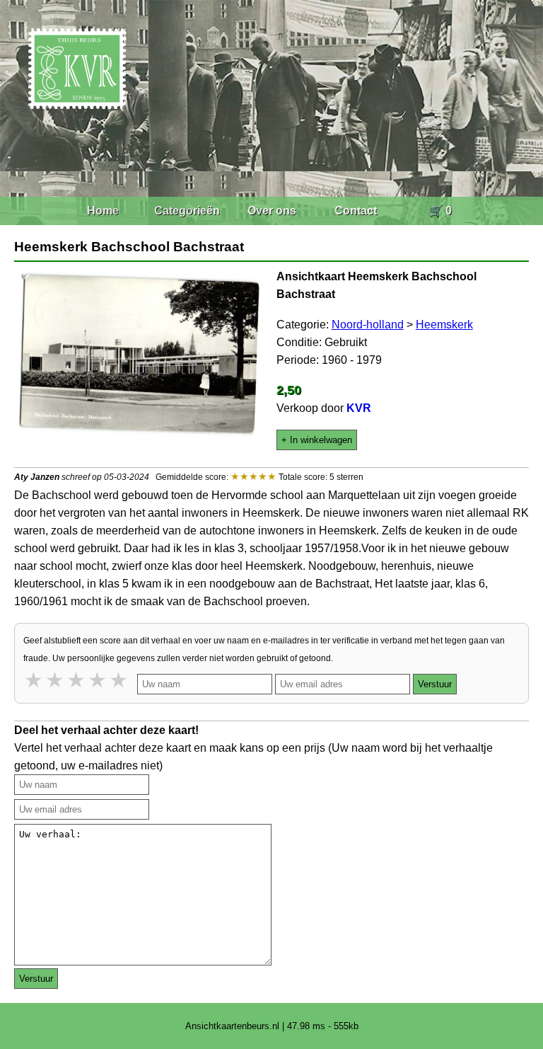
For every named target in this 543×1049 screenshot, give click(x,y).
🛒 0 (440, 211)
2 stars (55, 679)
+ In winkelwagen (316, 440)
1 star (34, 679)
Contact (355, 211)
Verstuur (435, 684)
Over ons (271, 211)
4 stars (98, 679)
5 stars (119, 679)
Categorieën (187, 211)
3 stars (77, 679)
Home (103, 211)
